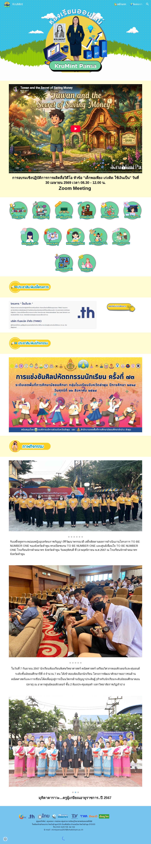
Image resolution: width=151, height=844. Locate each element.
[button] (147, 4)
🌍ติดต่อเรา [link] (136, 4)
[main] (75, 183)
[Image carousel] (75, 499)
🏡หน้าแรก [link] (120, 4)
